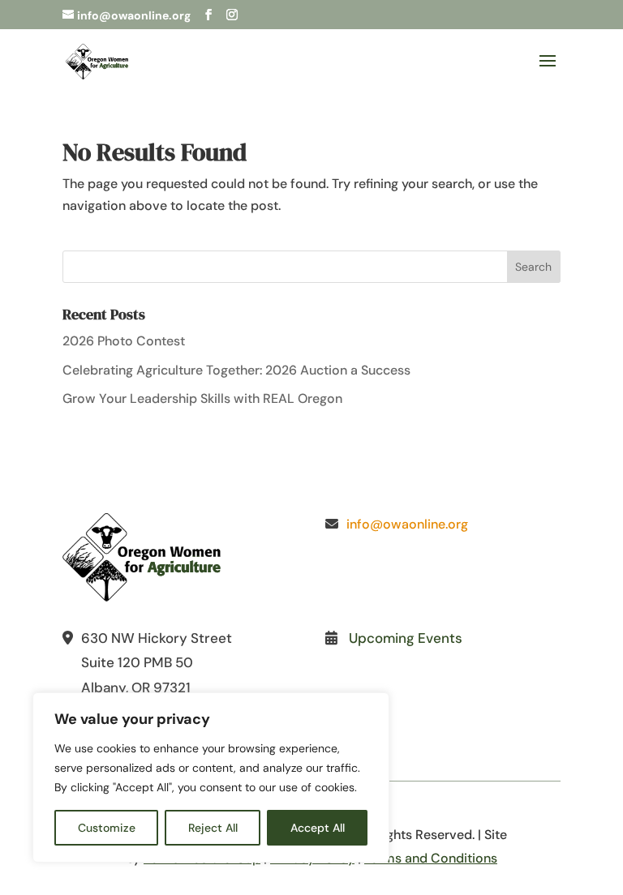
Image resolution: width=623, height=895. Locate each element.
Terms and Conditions (430, 858)
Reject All (213, 827)
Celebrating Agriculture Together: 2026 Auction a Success (236, 370)
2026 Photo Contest (123, 340)
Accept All (317, 827)
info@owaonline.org (407, 524)
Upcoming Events (405, 638)
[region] (210, 777)
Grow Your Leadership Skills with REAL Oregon (202, 398)
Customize (106, 827)
